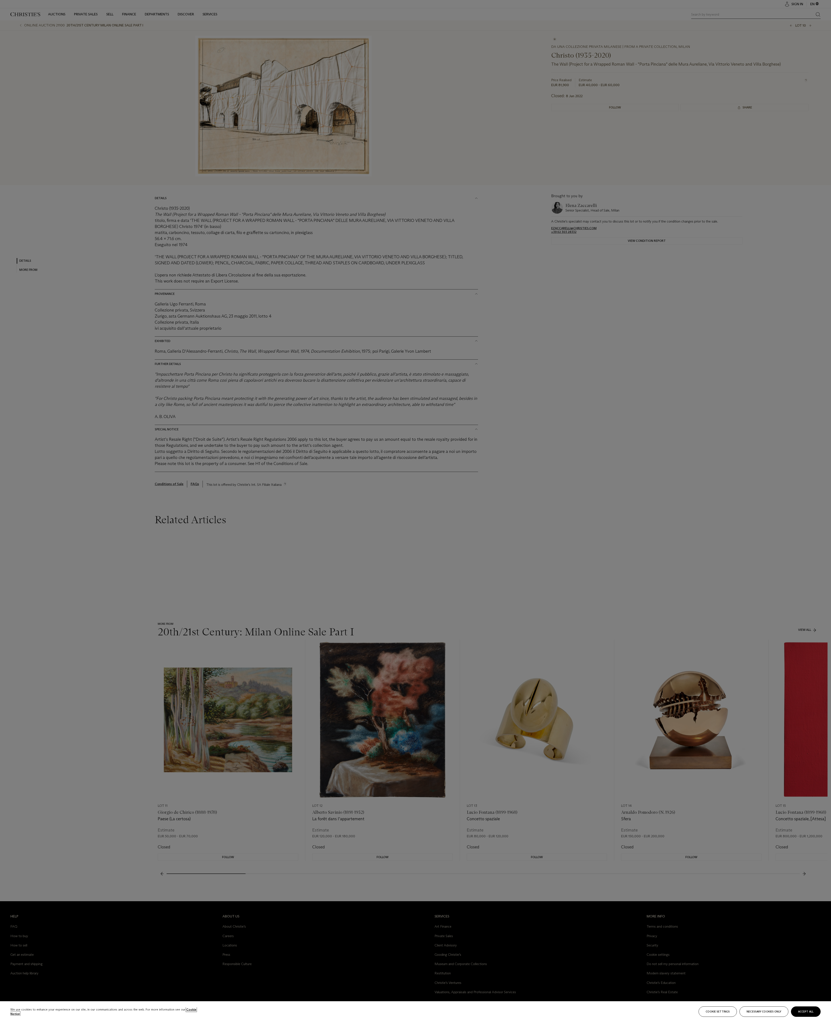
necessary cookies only (764, 1011)
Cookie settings (718, 1011)
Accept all (805, 1011)
